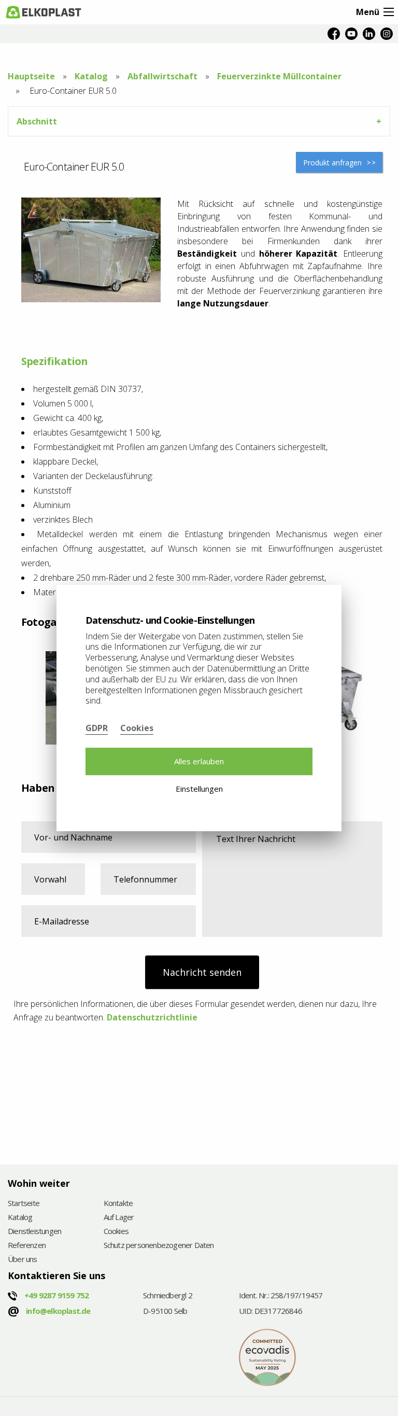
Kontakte (118, 1203)
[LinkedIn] (369, 33)
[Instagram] (386, 33)
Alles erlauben (199, 761)
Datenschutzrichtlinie (152, 1017)
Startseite (23, 1203)
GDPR (97, 728)
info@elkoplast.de (58, 1311)
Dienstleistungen (34, 1231)
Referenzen (27, 1245)
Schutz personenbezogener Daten (159, 1245)
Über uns (22, 1259)
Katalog (91, 76)
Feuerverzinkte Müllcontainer (279, 76)
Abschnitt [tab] (37, 121)
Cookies (116, 1231)
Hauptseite (31, 76)
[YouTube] (351, 33)
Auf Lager (119, 1217)
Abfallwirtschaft (162, 76)
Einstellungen (199, 788)
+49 (56, 1295)
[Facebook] (334, 33)
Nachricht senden (202, 972)
